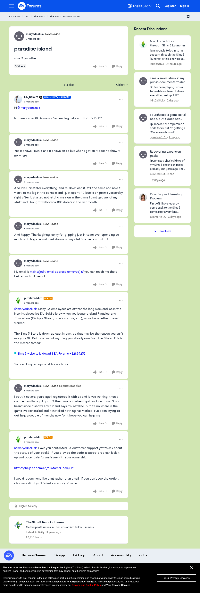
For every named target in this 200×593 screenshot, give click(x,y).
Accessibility (121, 555)
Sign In (184, 6)
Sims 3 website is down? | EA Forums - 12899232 (51, 353)
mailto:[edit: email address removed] (55, 272)
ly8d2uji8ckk (157, 100)
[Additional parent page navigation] (27, 16)
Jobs (143, 555)
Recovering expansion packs (165, 154)
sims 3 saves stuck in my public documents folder (167, 80)
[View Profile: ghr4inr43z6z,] (143, 118)
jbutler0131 (157, 64)
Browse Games (34, 555)
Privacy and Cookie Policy (86, 585)
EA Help (79, 555)
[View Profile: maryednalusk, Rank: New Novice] (19, 36)
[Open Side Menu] (11, 6)
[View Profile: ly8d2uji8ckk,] (143, 81)
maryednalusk (35, 34)
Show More (164, 231)
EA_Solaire (31, 97)
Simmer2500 (158, 217)
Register (170, 6)
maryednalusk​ (30, 108)
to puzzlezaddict (70, 386)
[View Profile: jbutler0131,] (143, 44)
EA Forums (15, 16)
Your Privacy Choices (176, 577)
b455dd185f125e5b (162, 174)
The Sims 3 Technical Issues (65, 16)
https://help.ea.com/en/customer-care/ (42, 468)
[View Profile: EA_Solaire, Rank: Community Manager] (18, 99)
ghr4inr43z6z (158, 137)
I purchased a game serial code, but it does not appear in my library (168, 117)
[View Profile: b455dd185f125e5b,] (143, 154)
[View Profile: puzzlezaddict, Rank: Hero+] (18, 300)
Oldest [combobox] (122, 85)
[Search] (158, 6)
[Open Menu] (188, 16)
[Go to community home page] (30, 6)
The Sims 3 (40, 16)
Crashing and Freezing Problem (166, 196)
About (98, 555)
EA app (59, 555)
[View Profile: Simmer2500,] (143, 197)
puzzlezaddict (33, 298)
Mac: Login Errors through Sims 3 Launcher (167, 43)
